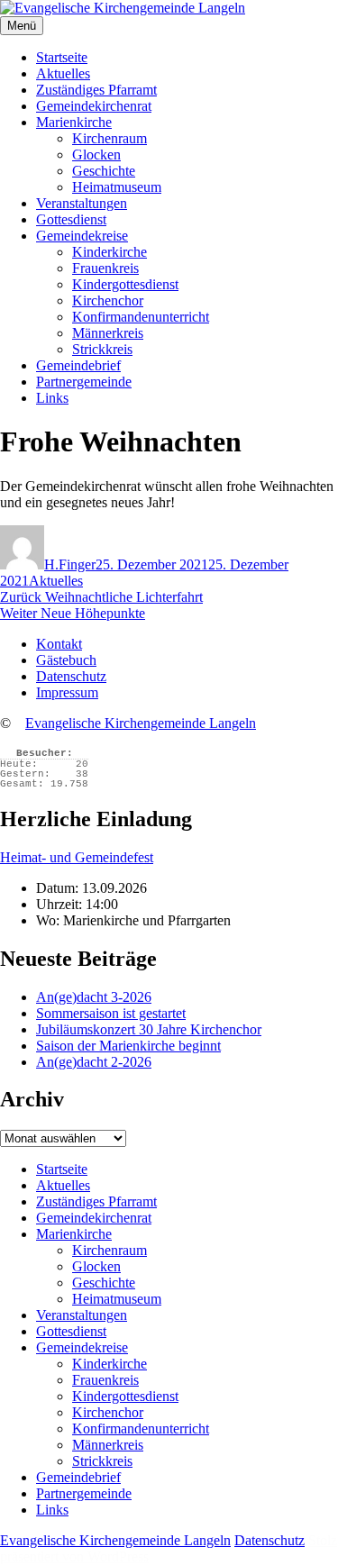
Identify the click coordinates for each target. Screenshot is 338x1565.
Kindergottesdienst (125, 284)
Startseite (61, 57)
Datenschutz (71, 676)
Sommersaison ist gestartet (111, 1013)
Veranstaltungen (81, 203)
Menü (21, 25)
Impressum (67, 692)
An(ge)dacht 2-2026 (93, 1061)
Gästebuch (66, 660)
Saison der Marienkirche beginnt (128, 1045)
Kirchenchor (107, 300)
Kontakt (59, 643)
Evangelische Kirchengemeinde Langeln (140, 723)
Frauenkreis (105, 268)
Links (52, 397)
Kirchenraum (109, 138)
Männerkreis (107, 333)
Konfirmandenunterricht (140, 316)
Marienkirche (74, 122)
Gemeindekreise (82, 235)
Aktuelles (63, 73)
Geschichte (103, 170)
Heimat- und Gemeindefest (76, 857)
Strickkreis (102, 349)
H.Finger (70, 564)
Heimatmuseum (116, 187)
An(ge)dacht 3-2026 (93, 997)
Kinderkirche (109, 251)
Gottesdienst (71, 219)
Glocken (96, 154)
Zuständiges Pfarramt (96, 89)
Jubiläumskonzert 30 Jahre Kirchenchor (148, 1029)
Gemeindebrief (78, 365)
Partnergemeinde (84, 381)
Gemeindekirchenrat (93, 106)
